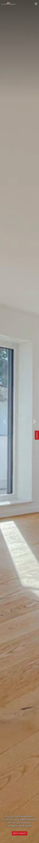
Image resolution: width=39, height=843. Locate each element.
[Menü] (35, 3)
